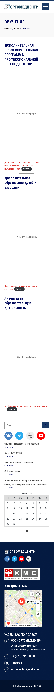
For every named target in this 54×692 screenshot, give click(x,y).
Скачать (26, 169)
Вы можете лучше (13, 452)
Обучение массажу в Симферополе (21, 443)
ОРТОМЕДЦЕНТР (22, 552)
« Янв (25, 530)
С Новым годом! (12, 471)
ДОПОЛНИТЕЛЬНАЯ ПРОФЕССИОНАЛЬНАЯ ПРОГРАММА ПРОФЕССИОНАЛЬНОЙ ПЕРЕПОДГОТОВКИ (21, 166)
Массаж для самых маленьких (19, 462)
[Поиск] (45, 425)
